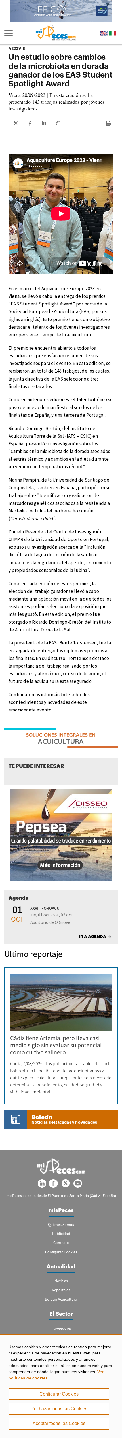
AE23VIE (17, 48)
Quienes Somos (61, 1224)
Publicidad (61, 1233)
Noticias (61, 1280)
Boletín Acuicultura (61, 1299)
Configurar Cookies (59, 1394)
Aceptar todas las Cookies (59, 1423)
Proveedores (61, 1328)
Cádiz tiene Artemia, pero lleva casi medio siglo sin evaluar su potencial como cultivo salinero (56, 1045)
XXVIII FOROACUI (45, 908)
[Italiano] (112, 33)
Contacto (61, 1242)
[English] (104, 33)
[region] (61, 1386)
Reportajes (61, 1289)
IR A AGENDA (92, 937)
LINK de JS (15, 123)
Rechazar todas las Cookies (59, 1408)
